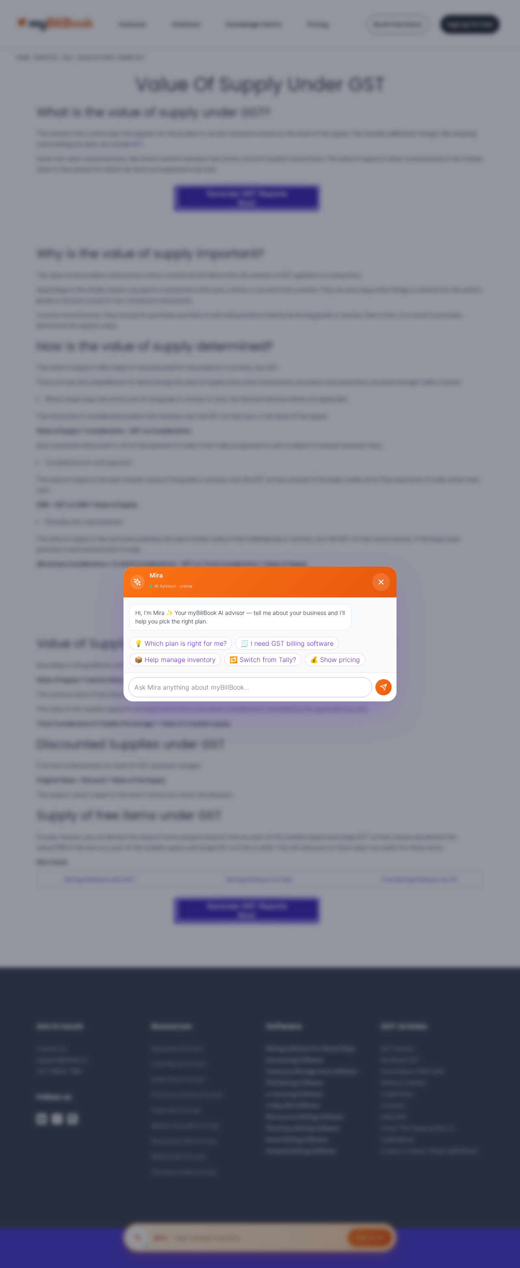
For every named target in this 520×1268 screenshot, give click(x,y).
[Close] (381, 582)
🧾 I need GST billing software (287, 643)
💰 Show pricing (335, 660)
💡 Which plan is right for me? (180, 643)
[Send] (383, 687)
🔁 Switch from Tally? (263, 660)
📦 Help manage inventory (175, 660)
